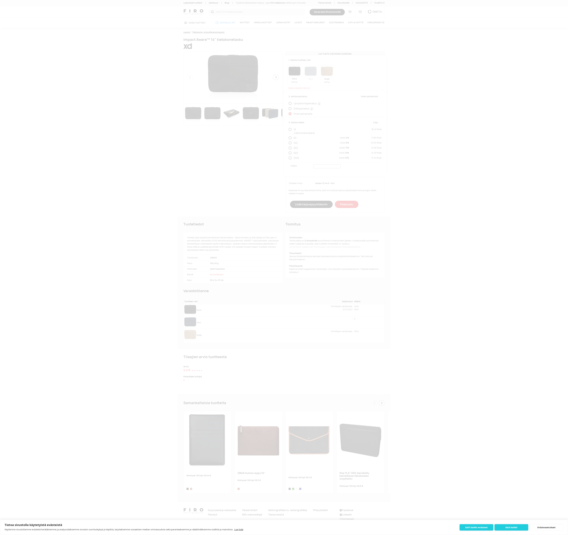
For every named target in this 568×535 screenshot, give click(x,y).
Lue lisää (238, 529)
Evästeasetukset (546, 527)
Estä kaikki (511, 527)
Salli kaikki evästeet (476, 527)
